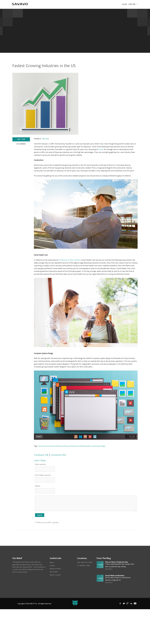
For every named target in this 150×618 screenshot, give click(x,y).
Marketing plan (85, 446)
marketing (57, 446)
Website (37, 486)
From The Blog (104, 558)
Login (124, 4)
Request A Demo (55, 569)
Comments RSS (58, 455)
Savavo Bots (54, 572)
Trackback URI (41, 455)
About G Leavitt (55, 575)
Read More (108, 569)
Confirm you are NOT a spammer (47, 522)
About (52, 562)
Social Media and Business (114, 575)
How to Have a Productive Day (116, 562)
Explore (132, 4)
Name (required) (40, 464)
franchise (41, 446)
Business (45, 139)
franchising (49, 446)
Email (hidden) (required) (43, 475)
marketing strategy (98, 446)
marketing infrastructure (70, 446)
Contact (52, 565)
